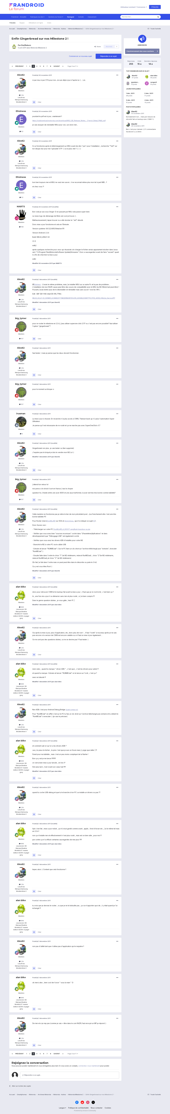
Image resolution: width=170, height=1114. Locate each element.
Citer (39, 102)
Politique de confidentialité (78, 1108)
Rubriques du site (36, 17)
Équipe (22, 23)
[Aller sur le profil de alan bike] (21, 595)
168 (22, 227)
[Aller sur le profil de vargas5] (147, 83)
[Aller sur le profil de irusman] (21, 422)
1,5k (22, 95)
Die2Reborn (26, 45)
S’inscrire (154, 7)
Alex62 (21, 75)
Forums (12, 23)
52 (22, 131)
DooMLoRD (51, 521)
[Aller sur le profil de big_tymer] (21, 326)
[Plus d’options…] (117, 75)
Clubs (49, 23)
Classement (92, 17)
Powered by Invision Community (85, 1110)
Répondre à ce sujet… (32, 1075)
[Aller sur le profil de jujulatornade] (128, 83)
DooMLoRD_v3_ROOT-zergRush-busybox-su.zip (71, 529)
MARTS (21, 206)
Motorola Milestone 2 (39, 48)
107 (22, 338)
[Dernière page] (63, 66)
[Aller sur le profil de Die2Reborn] (14, 46)
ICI (94, 521)
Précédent (19, 66)
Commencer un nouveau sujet (80, 56)
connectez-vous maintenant (89, 1066)
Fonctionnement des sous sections (140, 51)
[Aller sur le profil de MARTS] (21, 215)
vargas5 (153, 82)
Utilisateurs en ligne (36, 23)
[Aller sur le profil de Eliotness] (21, 119)
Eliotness (21, 111)
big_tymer (20, 318)
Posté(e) (42, 75)
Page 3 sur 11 (72, 66)
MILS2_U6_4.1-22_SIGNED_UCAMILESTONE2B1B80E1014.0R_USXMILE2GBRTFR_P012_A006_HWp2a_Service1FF (73, 298)
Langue (62, 1108)
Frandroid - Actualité (18, 17)
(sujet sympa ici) (72, 710)
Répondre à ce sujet (108, 56)
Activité (81, 17)
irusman (20, 413)
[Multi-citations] (34, 102)
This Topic (149, 17)
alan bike (21, 587)
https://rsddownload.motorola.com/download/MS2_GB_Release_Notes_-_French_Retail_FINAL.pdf (69, 121)
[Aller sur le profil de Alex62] (21, 83)
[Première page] (12, 66)
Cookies (108, 1108)
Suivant (57, 66)
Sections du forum (55, 17)
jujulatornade (136, 82)
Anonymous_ (69, 521)
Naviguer (70, 17)
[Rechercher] (158, 17)
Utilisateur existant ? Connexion (133, 7)
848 (22, 607)
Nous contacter (96, 1108)
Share (98, 46)
